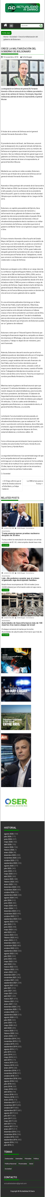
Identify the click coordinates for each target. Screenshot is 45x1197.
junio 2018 (8, 1086)
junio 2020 (8, 1023)
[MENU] (11, 25)
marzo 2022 (8, 967)
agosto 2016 (9, 1142)
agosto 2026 (9, 834)
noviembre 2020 (10, 1009)
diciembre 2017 (10, 1102)
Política (36, 1159)
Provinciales (23, 1164)
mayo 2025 (8, 874)
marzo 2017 (8, 1126)
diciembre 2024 (10, 887)
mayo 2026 (8, 842)
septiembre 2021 (10, 983)
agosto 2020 (9, 1017)
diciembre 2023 (10, 911)
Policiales (28, 1159)
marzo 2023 (8, 935)
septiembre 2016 (10, 1140)
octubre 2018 (9, 1076)
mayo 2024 (8, 906)
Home (5, 37)
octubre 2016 (9, 1137)
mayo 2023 (8, 930)
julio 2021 (7, 988)
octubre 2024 (9, 892)
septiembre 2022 (10, 951)
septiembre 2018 (10, 1079)
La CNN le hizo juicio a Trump (35, 482)
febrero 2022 (9, 969)
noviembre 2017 (10, 1105)
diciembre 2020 (10, 1007)
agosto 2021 (9, 985)
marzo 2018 (8, 1094)
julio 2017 (7, 1116)
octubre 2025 (9, 860)
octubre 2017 (9, 1108)
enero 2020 (8, 1036)
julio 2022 (7, 956)
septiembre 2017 (10, 1110)
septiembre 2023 (10, 919)
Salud (31, 1164)
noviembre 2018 (10, 1073)
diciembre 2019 (10, 1039)
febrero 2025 (9, 882)
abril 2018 (8, 1092)
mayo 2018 (8, 1089)
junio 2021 (8, 991)
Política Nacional (10, 1164)
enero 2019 (8, 1068)
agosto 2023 (9, 922)
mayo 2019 (8, 1057)
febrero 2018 (9, 1097)
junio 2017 (8, 1118)
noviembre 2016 (10, 1134)
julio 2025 (7, 868)
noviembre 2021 (10, 977)
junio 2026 (8, 839)
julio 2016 (7, 1145)
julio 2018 (7, 1084)
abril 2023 (8, 932)
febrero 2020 (9, 1033)
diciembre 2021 (10, 975)
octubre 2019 (9, 1044)
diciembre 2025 (10, 855)
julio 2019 (7, 1052)
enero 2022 (8, 972)
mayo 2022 (8, 961)
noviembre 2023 (10, 914)
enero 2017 (8, 1129)
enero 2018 (8, 1100)
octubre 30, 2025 (9, 528)
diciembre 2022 (10, 943)
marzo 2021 (8, 999)
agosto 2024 (9, 898)
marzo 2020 (8, 1031)
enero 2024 (8, 908)
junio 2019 (8, 1055)
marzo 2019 (8, 1063)
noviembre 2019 (10, 1041)
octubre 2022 (9, 948)
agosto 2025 (9, 866)
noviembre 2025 (10, 858)
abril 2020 (8, 1028)
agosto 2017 (9, 1113)
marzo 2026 (8, 847)
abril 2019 (8, 1060)
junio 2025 (8, 871)
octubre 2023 (9, 916)
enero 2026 (8, 852)
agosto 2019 (9, 1049)
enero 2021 (8, 1004)
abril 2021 (8, 996)
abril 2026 (8, 844)
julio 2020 (7, 1020)
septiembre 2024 (10, 895)
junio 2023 (8, 927)
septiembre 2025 (10, 863)
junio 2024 (8, 903)
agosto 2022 (9, 954)
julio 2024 (7, 900)
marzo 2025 (8, 879)
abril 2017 (8, 1124)
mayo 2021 (8, 993)
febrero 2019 (9, 1065)
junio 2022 (8, 959)
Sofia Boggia (27, 57)
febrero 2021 (9, 1001)
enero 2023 (8, 940)
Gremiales (18, 1159)
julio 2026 (7, 836)
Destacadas (9, 1159)
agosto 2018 (9, 1081)
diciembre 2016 (10, 1132)
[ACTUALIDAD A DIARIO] (5, 25)
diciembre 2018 (10, 1071)
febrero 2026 (9, 850)
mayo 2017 (8, 1121)
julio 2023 (7, 924)
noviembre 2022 (10, 946)
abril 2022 (8, 964)
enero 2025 (8, 884)
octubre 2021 (9, 980)
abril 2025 (8, 876)
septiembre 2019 (10, 1047)
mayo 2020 (8, 1025)
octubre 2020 (9, 1012)
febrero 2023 (9, 938)
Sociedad (13, 37)
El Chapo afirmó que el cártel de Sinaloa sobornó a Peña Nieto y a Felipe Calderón (11, 485)
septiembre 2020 (10, 1015)
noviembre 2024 (10, 890)
